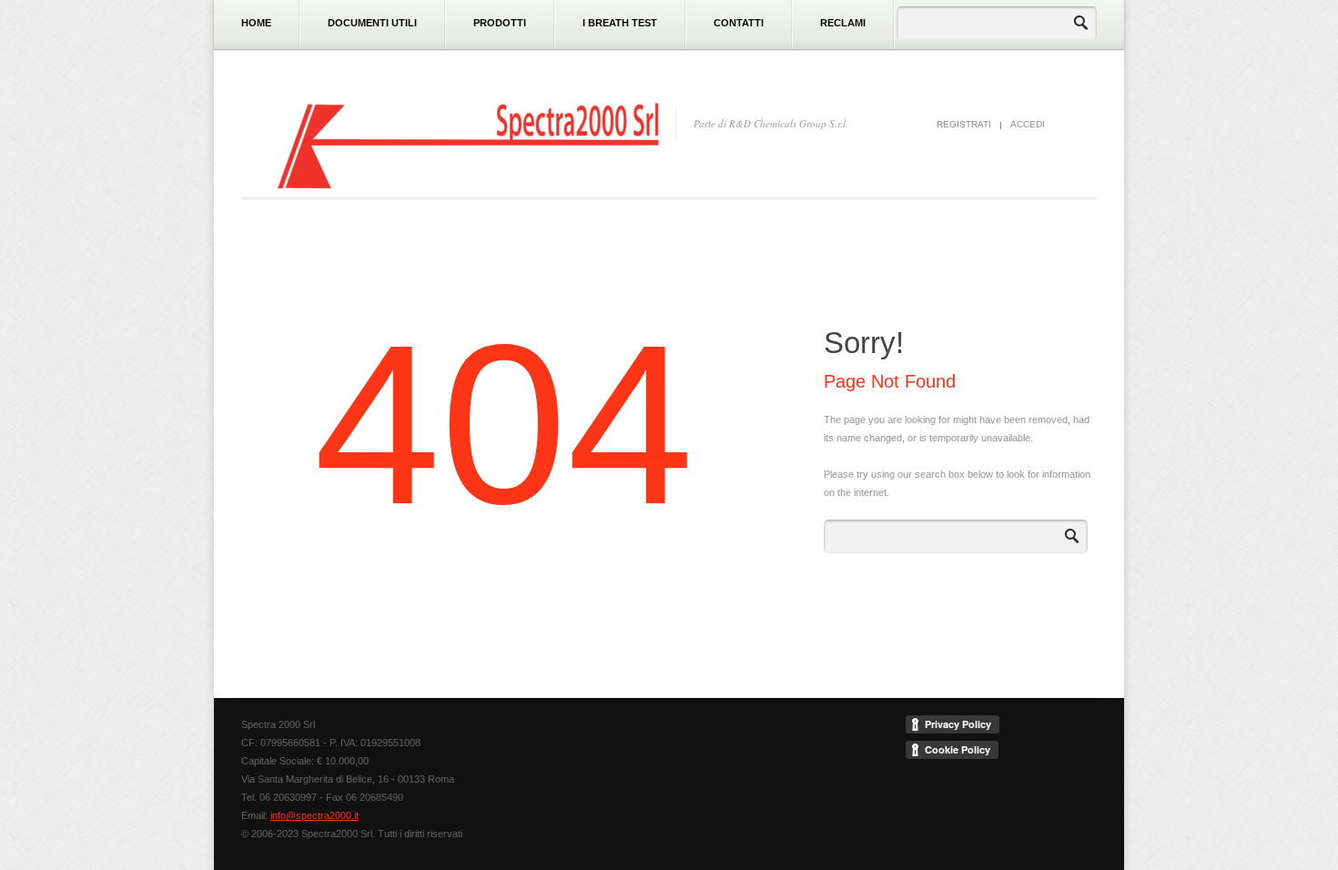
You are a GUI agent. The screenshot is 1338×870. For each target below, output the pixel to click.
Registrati (964, 124)
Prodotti (499, 22)
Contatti (739, 22)
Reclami (843, 22)
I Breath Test (620, 22)
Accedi (1027, 124)
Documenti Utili (372, 22)
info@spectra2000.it (314, 815)
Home (256, 22)
